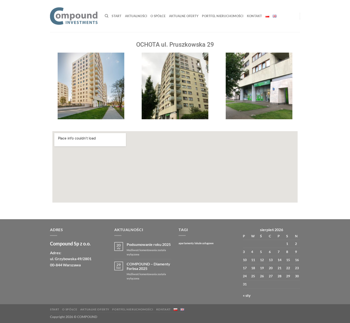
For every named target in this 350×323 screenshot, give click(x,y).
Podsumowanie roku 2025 (149, 244)
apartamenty (186, 243)
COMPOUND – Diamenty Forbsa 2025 (148, 266)
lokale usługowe (204, 243)
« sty (247, 295)
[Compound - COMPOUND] (74, 16)
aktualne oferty (184, 16)
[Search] (106, 15)
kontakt (254, 16)
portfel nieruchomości (222, 16)
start (116, 16)
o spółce (157, 16)
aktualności (136, 16)
